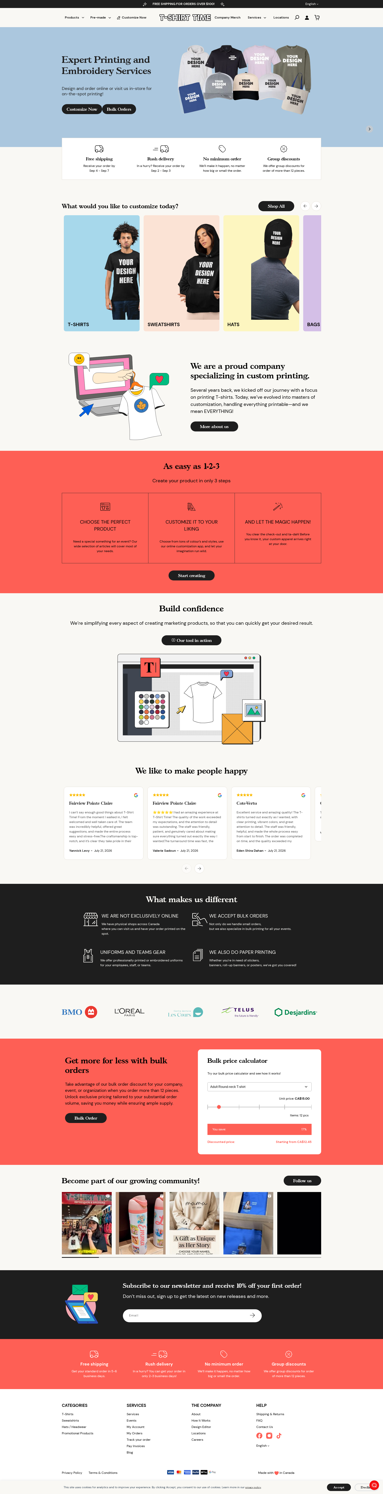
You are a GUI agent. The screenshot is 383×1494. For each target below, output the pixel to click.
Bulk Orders (119, 109)
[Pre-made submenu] (109, 17)
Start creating (191, 575)
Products (72, 17)
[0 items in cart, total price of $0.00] (317, 17)
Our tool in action (194, 640)
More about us (214, 426)
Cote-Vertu (247, 803)
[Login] (307, 17)
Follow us (302, 1180)
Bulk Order (86, 1118)
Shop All (276, 206)
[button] (305, 206)
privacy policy (253, 1487)
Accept (339, 1487)
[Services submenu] (265, 17)
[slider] (219, 1107)
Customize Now (82, 109)
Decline (367, 1487)
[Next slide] (369, 129)
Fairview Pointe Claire (91, 803)
